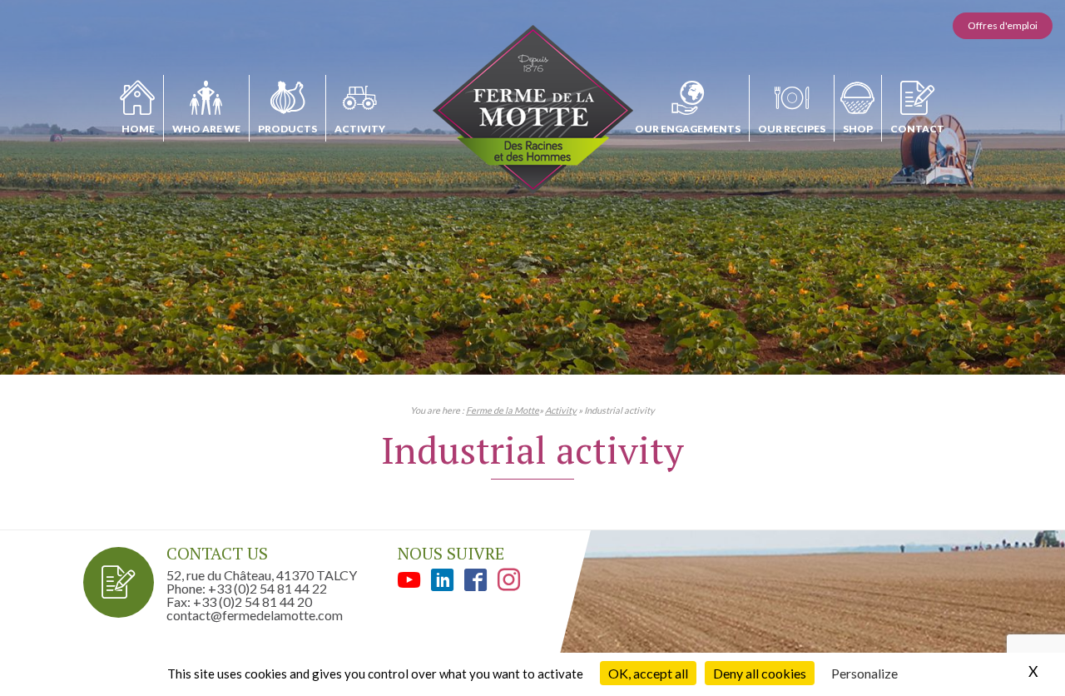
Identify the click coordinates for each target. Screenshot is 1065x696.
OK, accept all (648, 673)
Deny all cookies (759, 673)
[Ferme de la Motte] (533, 109)
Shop (858, 128)
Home (138, 128)
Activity (359, 128)
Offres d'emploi (1003, 25)
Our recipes (791, 128)
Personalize (864, 673)
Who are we (206, 128)
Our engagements (688, 128)
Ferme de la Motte (502, 410)
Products (287, 128)
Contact (917, 128)
